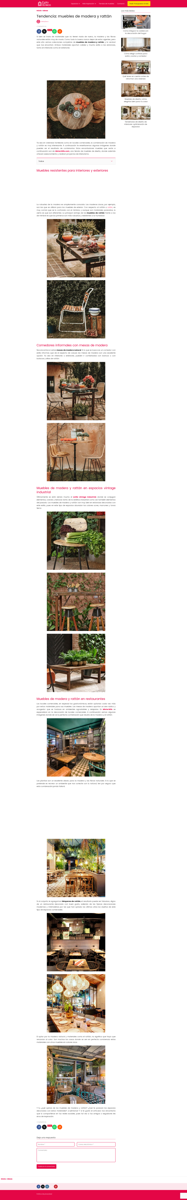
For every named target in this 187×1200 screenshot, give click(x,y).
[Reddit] (59, 31)
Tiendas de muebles (106, 4)
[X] (44, 31)
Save (50, 30)
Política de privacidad (44, 1194)
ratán (110, 207)
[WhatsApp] (54, 31)
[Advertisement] (76, 64)
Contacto (121, 4)
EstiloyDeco (45, 21)
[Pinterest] (56, 1186)
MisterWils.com (62, 151)
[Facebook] (39, 31)
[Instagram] (47, 1186)
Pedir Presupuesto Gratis (138, 4)
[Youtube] (51, 1186)
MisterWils (107, 709)
